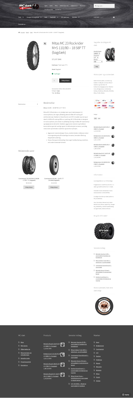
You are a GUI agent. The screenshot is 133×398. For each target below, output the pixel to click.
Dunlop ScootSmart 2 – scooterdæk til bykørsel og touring (103, 278)
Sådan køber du (64, 6)
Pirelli (98, 377)
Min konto (82, 6)
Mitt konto (24, 346)
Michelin (98, 370)
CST (97, 353)
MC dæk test (65, 17)
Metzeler (99, 367)
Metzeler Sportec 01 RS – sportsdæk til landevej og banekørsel (103, 255)
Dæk (19, 17)
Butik (51, 6)
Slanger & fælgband (33, 17)
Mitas (58, 93)
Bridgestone (100, 346)
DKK (95, 118)
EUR (99, 118)
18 (55, 93)
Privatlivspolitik (49, 9)
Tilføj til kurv (65, 80)
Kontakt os (58, 9)
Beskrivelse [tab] (21, 104)
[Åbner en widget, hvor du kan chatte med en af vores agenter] (125, 395)
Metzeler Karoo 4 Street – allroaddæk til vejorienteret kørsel (103, 272)
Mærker (74, 17)
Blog (56, 6)
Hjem (46, 6)
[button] (45, 43)
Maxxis (98, 363)
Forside (23, 32)
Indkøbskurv (74, 6)
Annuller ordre (25, 358)
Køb (46, 17)
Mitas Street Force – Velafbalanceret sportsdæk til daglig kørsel (79, 378)
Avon (97, 342)
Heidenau (99, 360)
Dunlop (98, 356)
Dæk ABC (53, 17)
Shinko (98, 381)
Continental (100, 349)
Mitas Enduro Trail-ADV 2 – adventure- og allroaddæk (103, 261)
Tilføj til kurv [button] (29, 187)
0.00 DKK (98, 17)
